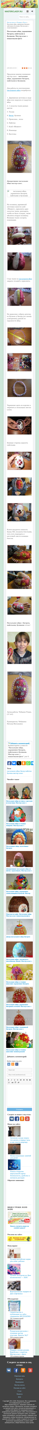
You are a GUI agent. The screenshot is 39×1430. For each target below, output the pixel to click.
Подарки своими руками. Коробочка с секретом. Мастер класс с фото (19, 1352)
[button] (8, 1080)
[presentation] (8, 1080)
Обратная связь (19, 1376)
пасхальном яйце (25, 279)
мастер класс (18, 773)
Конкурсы (19, 1379)
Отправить (19, 1109)
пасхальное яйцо (13, 771)
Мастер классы (19, 1385)
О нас (20, 1391)
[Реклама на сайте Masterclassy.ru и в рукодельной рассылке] (20, 1241)
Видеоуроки (19, 1382)
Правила (19, 1394)
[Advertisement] (19, 54)
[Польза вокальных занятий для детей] (20, 1145)
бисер (22, 771)
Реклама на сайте (19, 1388)
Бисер (11, 115)
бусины (10, 773)
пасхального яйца (14, 90)
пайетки (28, 771)
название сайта (14, 11)
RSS (19, 1397)
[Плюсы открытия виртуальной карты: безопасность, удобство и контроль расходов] (20, 1159)
